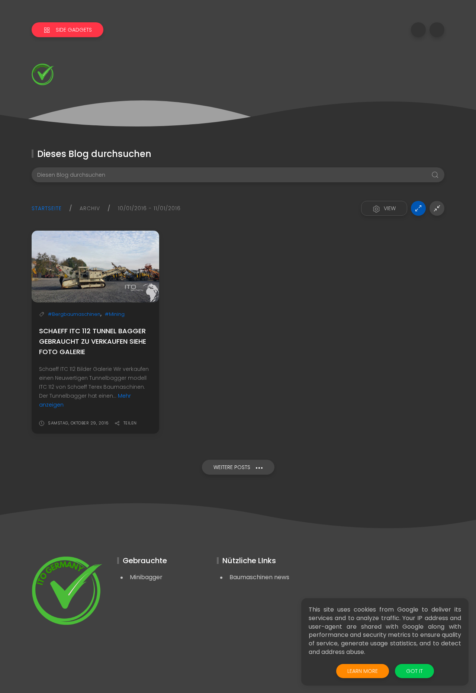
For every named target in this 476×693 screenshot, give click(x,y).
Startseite (47, 208)
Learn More (362, 671)
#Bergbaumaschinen (74, 314)
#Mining (115, 314)
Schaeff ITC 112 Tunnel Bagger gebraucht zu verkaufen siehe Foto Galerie (92, 341)
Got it (414, 671)
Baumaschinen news (259, 577)
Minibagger (146, 577)
